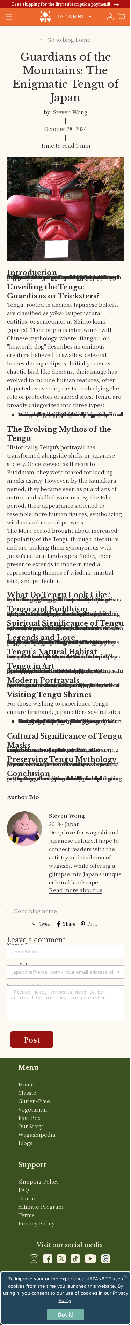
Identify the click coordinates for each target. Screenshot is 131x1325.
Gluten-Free (34, 1135)
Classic (27, 1126)
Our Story (30, 1160)
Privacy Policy (36, 1257)
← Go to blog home (63, 39)
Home (26, 1118)
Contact (28, 1232)
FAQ (23, 1223)
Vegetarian (32, 1143)
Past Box (29, 1151)
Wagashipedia (36, 1168)
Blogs (25, 1176)
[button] (116, 17)
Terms (26, 1249)
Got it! (63, 1314)
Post (32, 1074)
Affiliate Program (40, 1240)
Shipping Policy (38, 1215)
